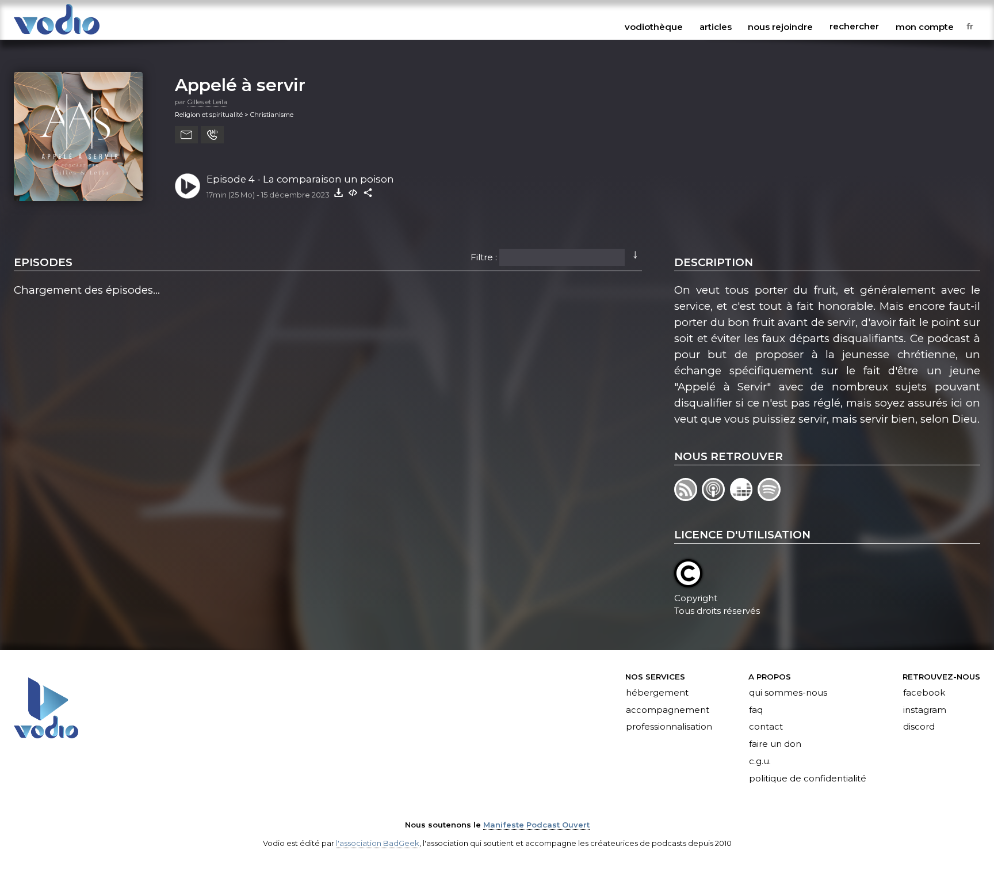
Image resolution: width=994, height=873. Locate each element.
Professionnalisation (669, 727)
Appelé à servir (240, 84)
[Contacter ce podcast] (186, 134)
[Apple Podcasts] (715, 497)
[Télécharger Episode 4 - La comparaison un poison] (338, 192)
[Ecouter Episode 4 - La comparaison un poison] (187, 186)
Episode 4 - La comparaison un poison (300, 179)
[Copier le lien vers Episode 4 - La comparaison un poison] (368, 192)
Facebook (924, 693)
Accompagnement (667, 710)
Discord (919, 727)
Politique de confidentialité (807, 779)
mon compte (925, 26)
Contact (766, 727)
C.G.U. (760, 762)
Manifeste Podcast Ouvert (536, 824)
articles (715, 26)
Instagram (924, 710)
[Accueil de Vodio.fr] (57, 35)
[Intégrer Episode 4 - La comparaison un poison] (353, 192)
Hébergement (657, 693)
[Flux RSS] (688, 497)
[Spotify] (770, 497)
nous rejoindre (780, 26)
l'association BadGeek (377, 843)
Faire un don (775, 744)
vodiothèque (654, 26)
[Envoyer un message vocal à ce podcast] (212, 134)
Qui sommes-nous (788, 693)
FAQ (756, 710)
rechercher (854, 26)
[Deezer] (744, 497)
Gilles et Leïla (207, 102)
